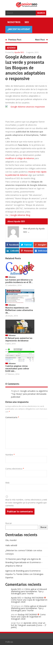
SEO (27, 22)
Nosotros (13, 22)
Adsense (11, 47)
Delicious (42, 250)
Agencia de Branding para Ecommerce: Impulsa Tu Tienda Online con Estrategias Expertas (24, 574)
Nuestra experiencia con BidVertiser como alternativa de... (19, 310)
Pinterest (28, 250)
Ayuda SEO (19, 52)
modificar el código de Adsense (19, 158)
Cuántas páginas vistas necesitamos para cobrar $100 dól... (17, 368)
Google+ (42, 244)
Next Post (40, 39)
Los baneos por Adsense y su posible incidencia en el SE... (19, 281)
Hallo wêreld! (11, 545)
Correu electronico (14, 468)
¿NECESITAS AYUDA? (18, 29)
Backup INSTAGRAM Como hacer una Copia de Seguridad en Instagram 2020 (29, 599)
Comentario (12, 417)
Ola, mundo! (11, 540)
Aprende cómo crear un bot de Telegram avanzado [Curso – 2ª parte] (28, 625)
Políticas (9, 642)
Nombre (10, 454)
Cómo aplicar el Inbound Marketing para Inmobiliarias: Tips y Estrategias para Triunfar (29, 591)
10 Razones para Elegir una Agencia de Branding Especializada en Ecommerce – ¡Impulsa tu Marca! (23, 562)
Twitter (28, 244)
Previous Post (14, 39)
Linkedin (14, 250)
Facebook (14, 244)
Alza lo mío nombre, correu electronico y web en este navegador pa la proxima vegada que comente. (26, 502)
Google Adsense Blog (20, 215)
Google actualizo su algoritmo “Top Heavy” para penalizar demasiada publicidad (29, 394)
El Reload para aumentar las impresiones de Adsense (18, 339)
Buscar (8, 523)
